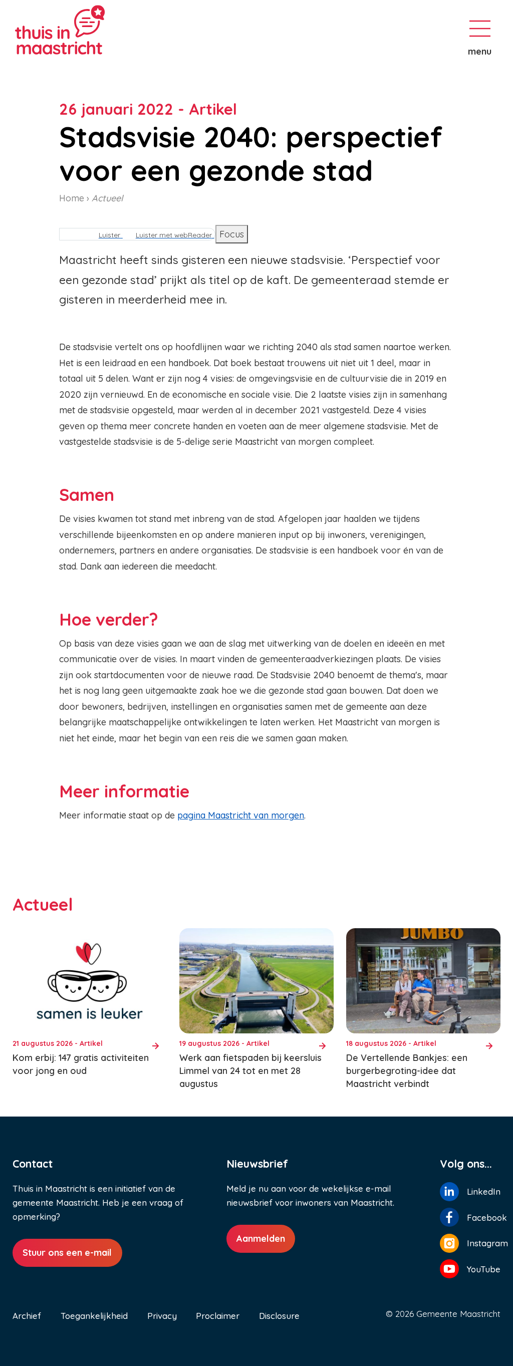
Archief (27, 1315)
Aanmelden (260, 1238)
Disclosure (279, 1315)
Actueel (107, 198)
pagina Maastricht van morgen (240, 815)
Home (71, 198)
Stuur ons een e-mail (67, 1252)
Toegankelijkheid (94, 1315)
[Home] (95, 30)
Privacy (162, 1315)
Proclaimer (217, 1315)
